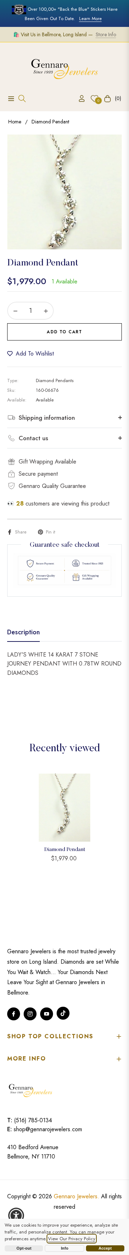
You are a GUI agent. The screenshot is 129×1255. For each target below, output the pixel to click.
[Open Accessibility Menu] (16, 1216)
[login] (79, 98)
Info (64, 1248)
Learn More (90, 18)
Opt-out (24, 1248)
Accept (105, 1248)
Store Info (106, 34)
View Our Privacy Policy (71, 1238)
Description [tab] (23, 632)
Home (14, 121)
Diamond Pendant (64, 849)
